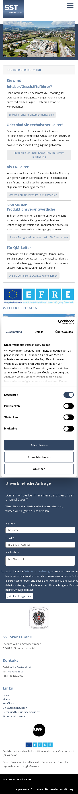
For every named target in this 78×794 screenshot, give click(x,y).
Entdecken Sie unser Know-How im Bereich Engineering (39, 154)
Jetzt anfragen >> (19, 596)
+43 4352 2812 (15, 671)
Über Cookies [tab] (64, 331)
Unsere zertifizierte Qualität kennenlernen (33, 275)
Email (9, 538)
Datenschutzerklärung (37, 571)
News (6, 695)
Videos (6, 699)
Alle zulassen (39, 445)
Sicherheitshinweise (14, 716)
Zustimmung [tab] (14, 331)
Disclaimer (37, 789)
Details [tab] (39, 331)
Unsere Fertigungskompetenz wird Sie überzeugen (38, 237)
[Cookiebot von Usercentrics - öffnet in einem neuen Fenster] (58, 322)
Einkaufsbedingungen (15, 707)
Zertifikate (8, 703)
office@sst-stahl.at (20, 667)
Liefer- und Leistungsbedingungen (21, 712)
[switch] (68, 406)
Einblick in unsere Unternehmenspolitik (31, 114)
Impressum (22, 789)
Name (10, 523)
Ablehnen (39, 468)
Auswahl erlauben (39, 457)
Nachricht (12, 552)
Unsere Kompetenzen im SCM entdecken (33, 195)
